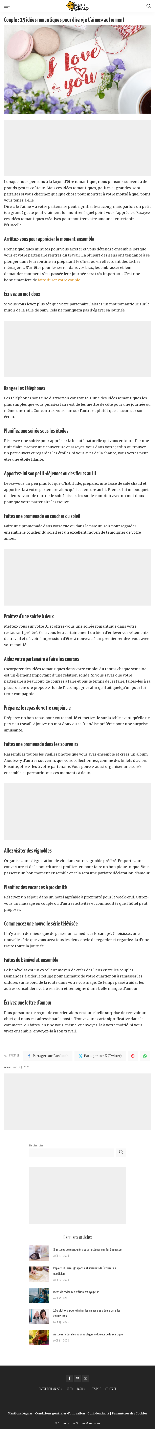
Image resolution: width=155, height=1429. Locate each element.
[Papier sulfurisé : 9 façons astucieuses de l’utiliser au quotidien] (39, 1274)
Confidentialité (98, 1413)
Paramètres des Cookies (129, 1413)
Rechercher (37, 1145)
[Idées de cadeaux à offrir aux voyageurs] (39, 1295)
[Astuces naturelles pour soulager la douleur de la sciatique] (39, 1337)
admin (7, 1067)
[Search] (148, 6)
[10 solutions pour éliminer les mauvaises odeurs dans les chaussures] (39, 1316)
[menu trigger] (8, 6)
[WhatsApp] (145, 1056)
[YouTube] (85, 1378)
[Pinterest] (133, 1056)
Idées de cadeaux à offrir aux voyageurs (76, 1292)
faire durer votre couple (59, 280)
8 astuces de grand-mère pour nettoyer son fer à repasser (88, 1250)
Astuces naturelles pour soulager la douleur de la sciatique (88, 1334)
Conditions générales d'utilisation (60, 1413)
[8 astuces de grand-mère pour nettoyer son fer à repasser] (39, 1253)
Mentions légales (20, 1413)
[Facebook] (69, 1378)
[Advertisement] (77, 148)
